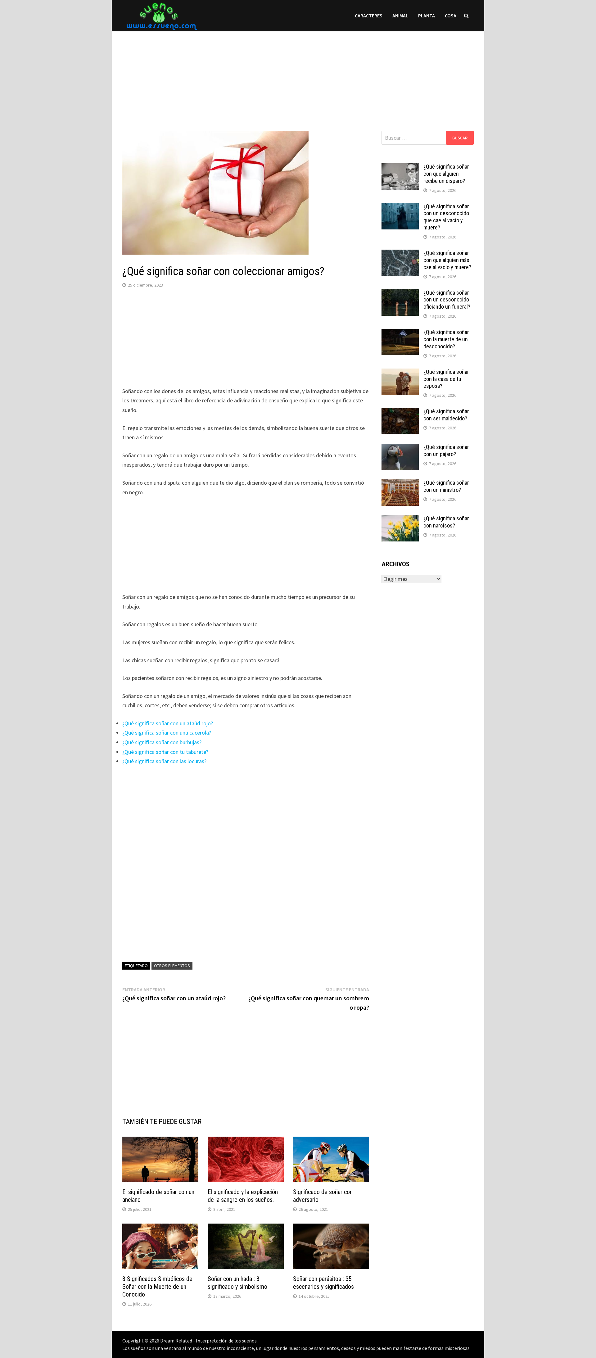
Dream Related (176, 1341)
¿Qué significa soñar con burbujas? (161, 742)
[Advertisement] (298, 74)
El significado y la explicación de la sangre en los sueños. (243, 1195)
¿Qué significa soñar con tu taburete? (165, 751)
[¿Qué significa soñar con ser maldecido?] (400, 412)
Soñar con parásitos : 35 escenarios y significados (323, 1282)
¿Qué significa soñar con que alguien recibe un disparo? (446, 173)
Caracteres (368, 15)
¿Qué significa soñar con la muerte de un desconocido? (446, 339)
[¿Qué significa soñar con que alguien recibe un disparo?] (400, 167)
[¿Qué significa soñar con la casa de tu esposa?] (400, 372)
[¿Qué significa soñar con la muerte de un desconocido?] (400, 333)
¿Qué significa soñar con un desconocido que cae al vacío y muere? (446, 217)
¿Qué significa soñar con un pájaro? (446, 450)
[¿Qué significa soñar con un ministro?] (400, 483)
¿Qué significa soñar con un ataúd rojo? (167, 723)
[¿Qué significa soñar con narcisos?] (400, 519)
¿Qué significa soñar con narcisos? (446, 522)
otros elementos (172, 965)
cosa (450, 15)
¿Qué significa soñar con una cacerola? (166, 732)
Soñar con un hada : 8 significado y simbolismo (237, 1282)
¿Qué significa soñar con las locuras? (164, 761)
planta (426, 15)
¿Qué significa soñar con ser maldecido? (446, 415)
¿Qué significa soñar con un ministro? (446, 486)
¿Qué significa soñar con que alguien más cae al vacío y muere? (447, 260)
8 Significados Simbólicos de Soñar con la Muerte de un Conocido (157, 1286)
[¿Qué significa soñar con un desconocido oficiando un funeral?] (400, 293)
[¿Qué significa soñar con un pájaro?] (400, 447)
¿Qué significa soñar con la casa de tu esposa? (446, 379)
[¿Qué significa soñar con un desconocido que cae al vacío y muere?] (400, 207)
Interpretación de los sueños (226, 1341)
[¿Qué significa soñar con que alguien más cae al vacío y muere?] (400, 253)
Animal (400, 15)
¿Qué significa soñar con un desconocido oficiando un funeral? (446, 299)
